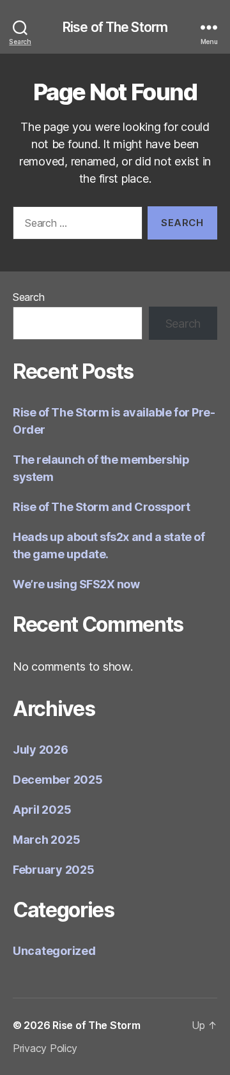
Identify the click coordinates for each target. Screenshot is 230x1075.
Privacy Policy (45, 1048)
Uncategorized (54, 950)
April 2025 (42, 809)
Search (28, 297)
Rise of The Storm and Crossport (101, 507)
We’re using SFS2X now (76, 584)
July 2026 (40, 749)
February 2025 (54, 869)
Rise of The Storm (115, 27)
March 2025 (46, 839)
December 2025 (58, 779)
